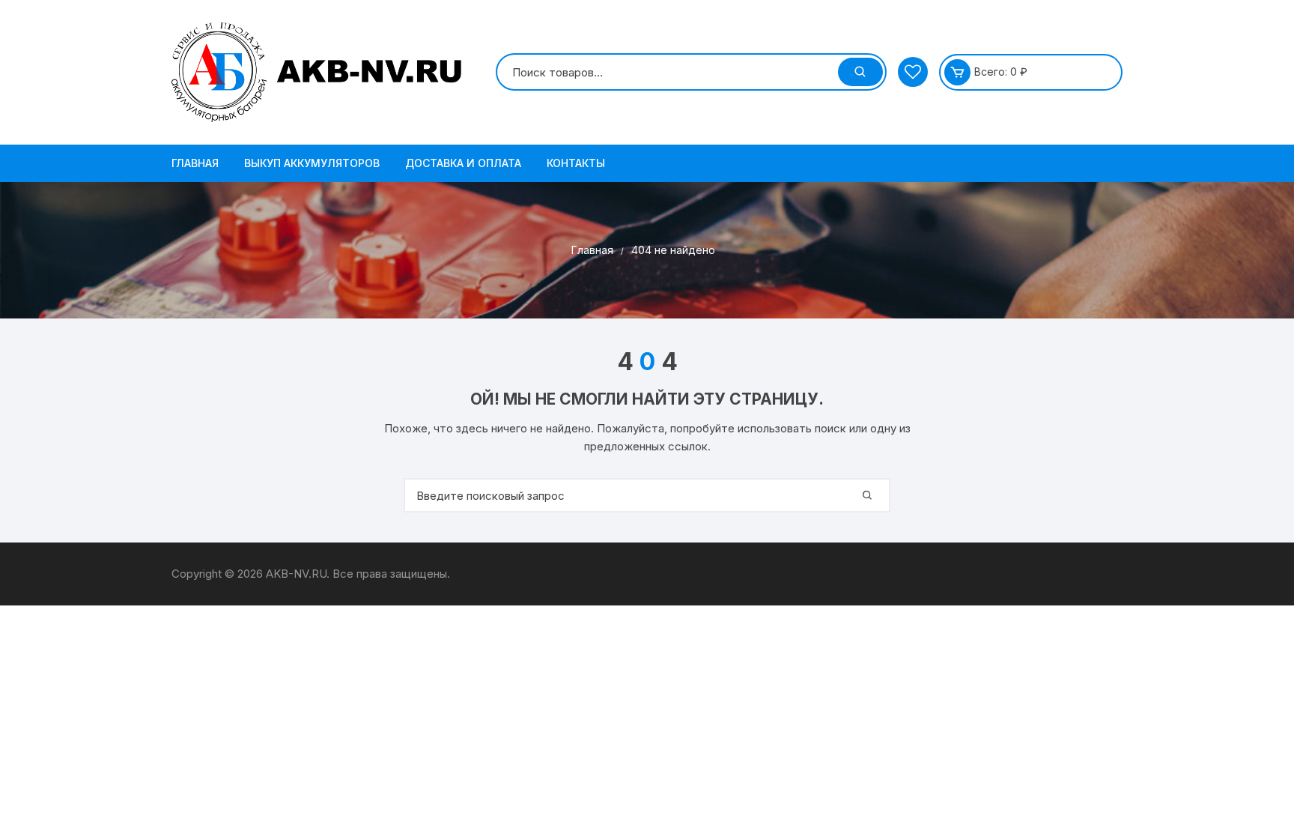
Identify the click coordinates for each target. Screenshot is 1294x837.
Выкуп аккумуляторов (312, 163)
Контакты (576, 163)
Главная (195, 163)
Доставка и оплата (463, 163)
